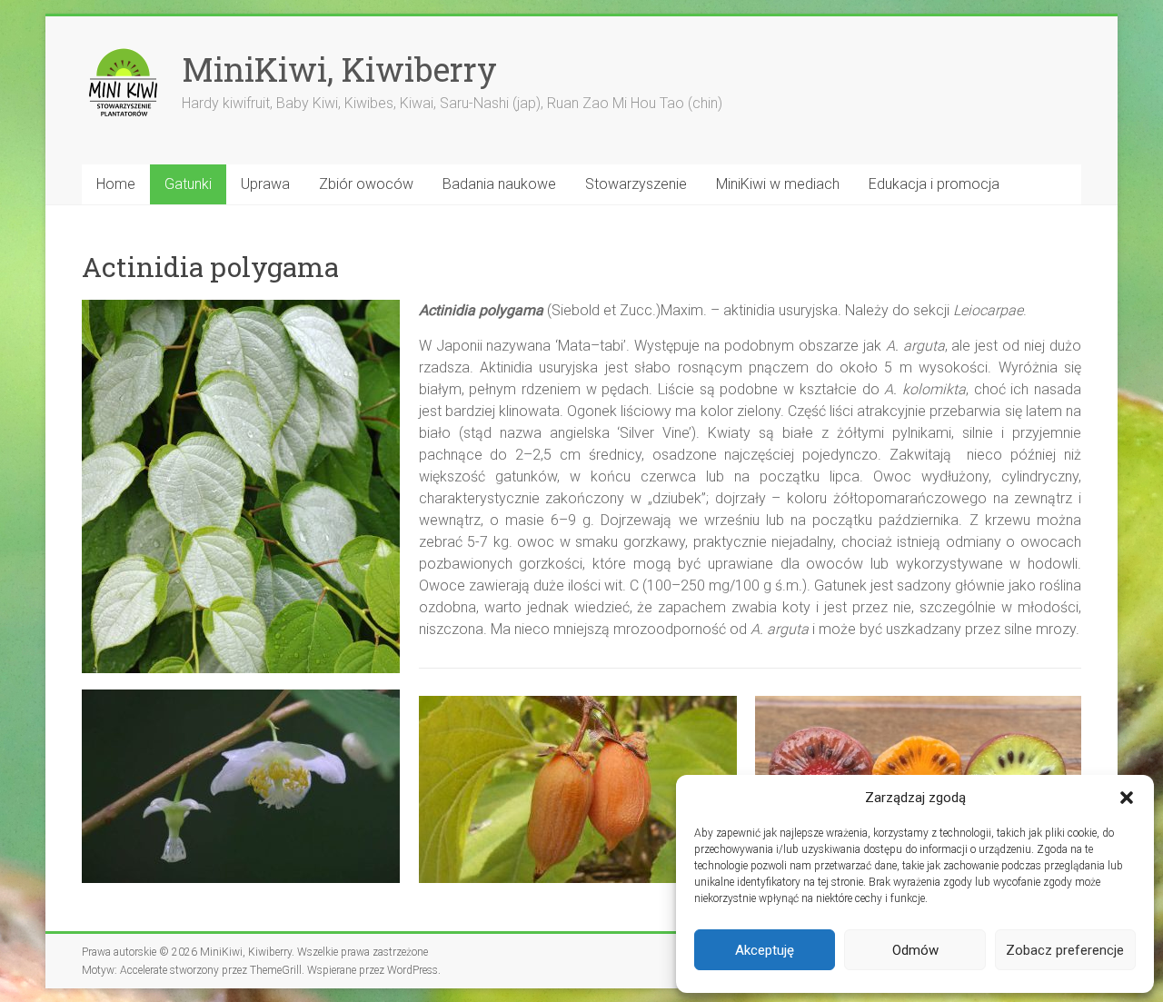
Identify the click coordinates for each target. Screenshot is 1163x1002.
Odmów (915, 950)
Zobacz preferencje (1065, 950)
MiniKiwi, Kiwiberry (339, 69)
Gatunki (188, 184)
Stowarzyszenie (636, 184)
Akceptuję (764, 950)
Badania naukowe (499, 184)
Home (115, 184)
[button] (1127, 798)
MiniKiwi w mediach (778, 184)
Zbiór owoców (366, 184)
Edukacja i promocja (934, 184)
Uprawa (265, 184)
